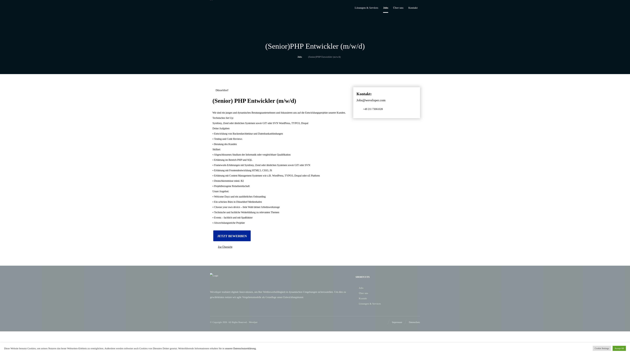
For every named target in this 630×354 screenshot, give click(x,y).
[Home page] (290, 57)
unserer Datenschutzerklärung (240, 348)
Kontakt (363, 298)
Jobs (361, 288)
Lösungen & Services (370, 303)
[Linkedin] (382, 322)
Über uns (363, 293)
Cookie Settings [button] (602, 348)
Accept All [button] (619, 348)
